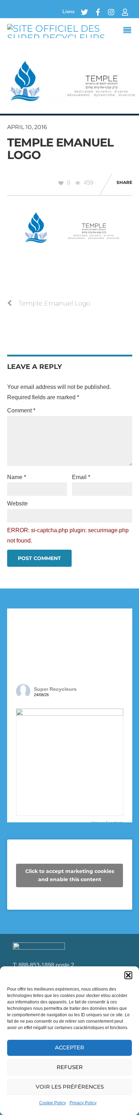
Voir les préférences (70, 1086)
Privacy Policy (83, 1102)
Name (16, 477)
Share (124, 182)
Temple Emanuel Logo (60, 148)
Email (81, 477)
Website (17, 503)
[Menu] (129, 31)
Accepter (69, 1047)
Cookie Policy (52, 1102)
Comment (21, 410)
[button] (128, 975)
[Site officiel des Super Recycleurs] (69, 37)
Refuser (70, 1067)
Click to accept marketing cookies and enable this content (69, 875)
